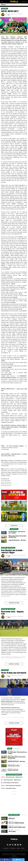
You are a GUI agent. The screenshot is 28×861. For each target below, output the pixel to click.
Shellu (9, 556)
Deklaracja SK (6, 848)
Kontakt (22, 848)
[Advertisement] (14, 803)
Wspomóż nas (12, 848)
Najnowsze (3, 4)
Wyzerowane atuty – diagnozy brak (14, 777)
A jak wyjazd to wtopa (11, 788)
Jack (9, 14)
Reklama (18, 848)
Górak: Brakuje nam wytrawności (10, 782)
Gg (1, 782)
